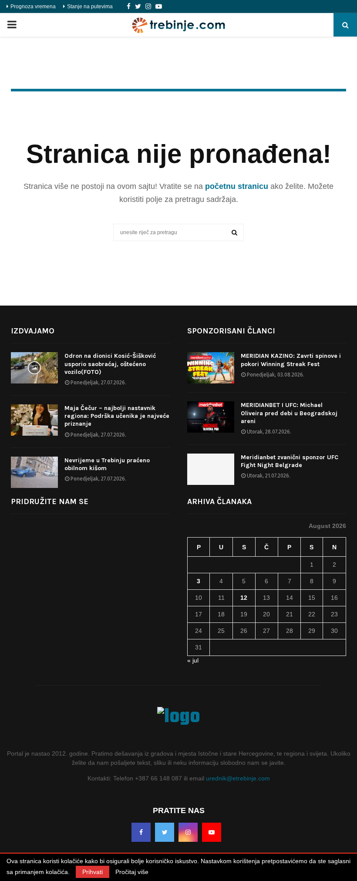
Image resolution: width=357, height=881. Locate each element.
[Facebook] (129, 6)
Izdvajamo (32, 331)
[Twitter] (138, 6)
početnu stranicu (236, 186)
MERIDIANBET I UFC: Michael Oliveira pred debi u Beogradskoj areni (289, 412)
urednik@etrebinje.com (238, 778)
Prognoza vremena (33, 6)
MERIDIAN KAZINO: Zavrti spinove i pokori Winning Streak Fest (291, 359)
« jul (193, 660)
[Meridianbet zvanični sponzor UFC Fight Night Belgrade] (210, 469)
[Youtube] (158, 6)
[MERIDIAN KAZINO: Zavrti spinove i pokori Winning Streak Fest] (210, 367)
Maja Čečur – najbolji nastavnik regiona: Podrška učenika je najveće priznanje (116, 415)
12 (243, 597)
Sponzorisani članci (231, 331)
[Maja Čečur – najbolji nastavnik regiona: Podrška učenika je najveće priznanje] (34, 420)
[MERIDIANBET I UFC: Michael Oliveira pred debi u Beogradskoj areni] (210, 417)
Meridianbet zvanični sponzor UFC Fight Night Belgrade (289, 461)
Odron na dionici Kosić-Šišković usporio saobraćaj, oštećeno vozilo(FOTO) (110, 363)
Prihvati (92, 871)
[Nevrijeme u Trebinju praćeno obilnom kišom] (34, 472)
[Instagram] (148, 6)
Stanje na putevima (90, 6)
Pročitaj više (131, 872)
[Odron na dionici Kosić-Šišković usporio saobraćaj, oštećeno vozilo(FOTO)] (34, 367)
